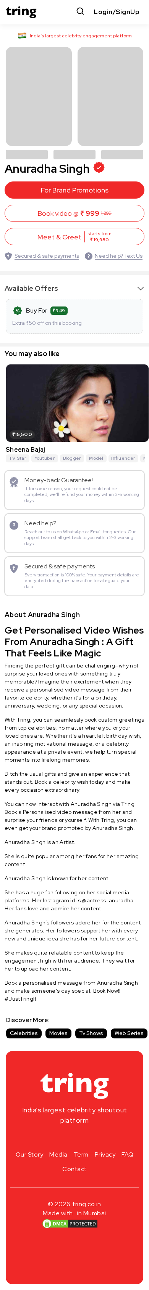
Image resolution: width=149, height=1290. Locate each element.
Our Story (30, 1154)
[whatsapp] (99, 1138)
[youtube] (87, 1138)
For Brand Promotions (75, 190)
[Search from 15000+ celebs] (80, 12)
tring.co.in (87, 1204)
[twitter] (74, 1138)
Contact (74, 1169)
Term (81, 1154)
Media (58, 1154)
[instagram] (50, 1138)
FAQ (127, 1154)
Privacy (105, 1154)
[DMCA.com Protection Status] (70, 1223)
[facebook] (62, 1138)
